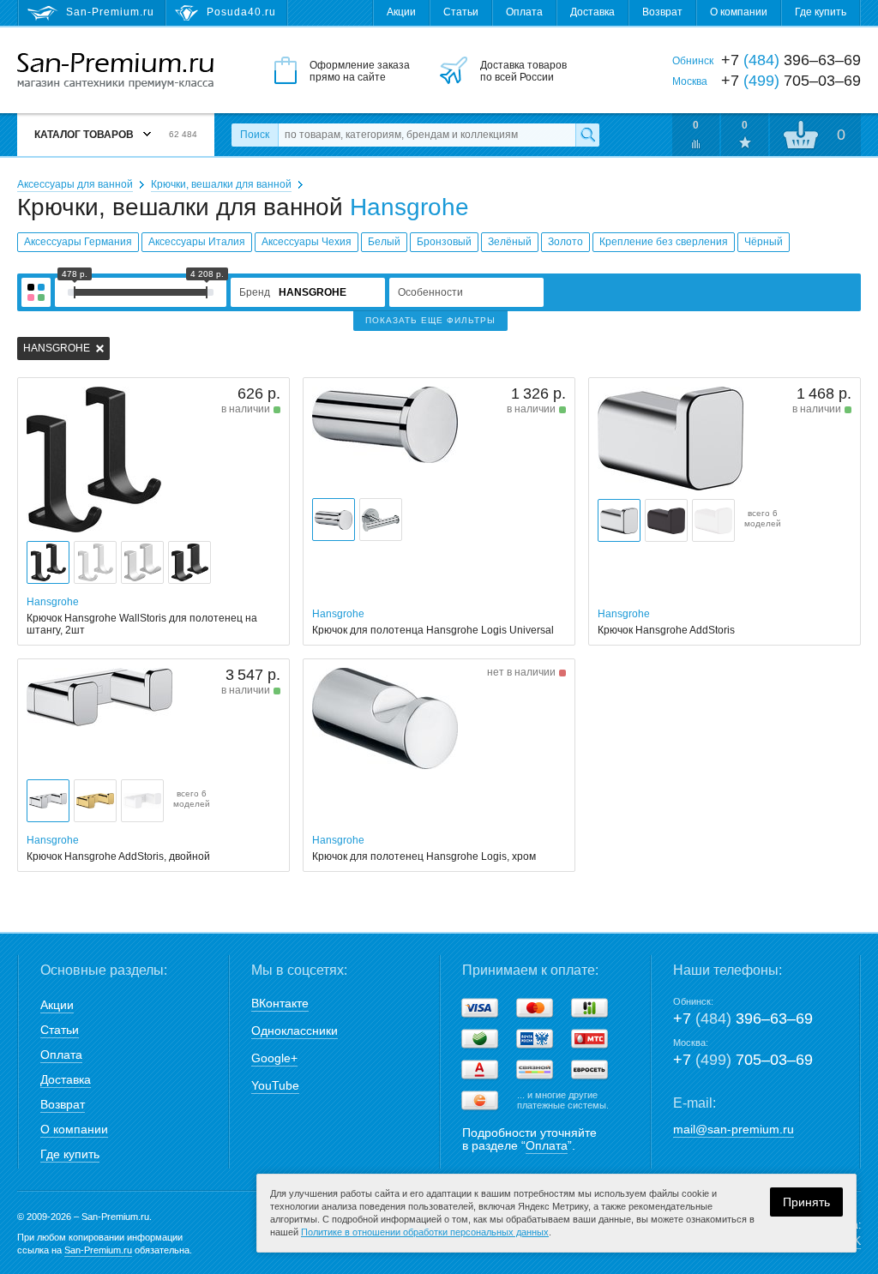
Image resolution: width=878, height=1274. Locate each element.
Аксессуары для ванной (75, 184)
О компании (738, 12)
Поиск (254, 135)
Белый (384, 242)
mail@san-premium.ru (733, 1129)
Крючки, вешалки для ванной (221, 184)
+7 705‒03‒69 (743, 1059)
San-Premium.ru (98, 1250)
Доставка (592, 12)
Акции (401, 12)
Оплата (524, 12)
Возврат (662, 12)
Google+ (274, 1058)
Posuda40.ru (241, 12)
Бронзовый (444, 242)
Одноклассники (294, 1030)
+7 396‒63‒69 (743, 1018)
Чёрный (763, 242)
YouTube (275, 1085)
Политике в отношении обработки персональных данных (425, 1232)
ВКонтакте (280, 1003)
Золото (565, 242)
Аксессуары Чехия (307, 242)
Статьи (460, 12)
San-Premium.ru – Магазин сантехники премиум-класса (115, 71)
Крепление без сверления (663, 242)
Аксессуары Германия (78, 242)
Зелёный (510, 242)
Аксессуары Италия (196, 242)
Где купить (820, 12)
